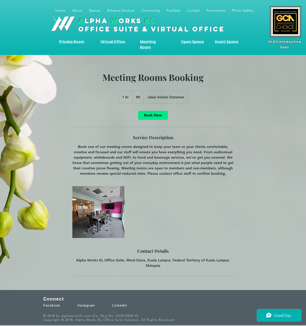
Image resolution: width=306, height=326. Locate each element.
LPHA (116, 21)
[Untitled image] (98, 212)
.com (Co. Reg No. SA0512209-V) (110, 316)
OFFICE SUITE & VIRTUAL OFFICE (151, 29)
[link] (153, 115)
